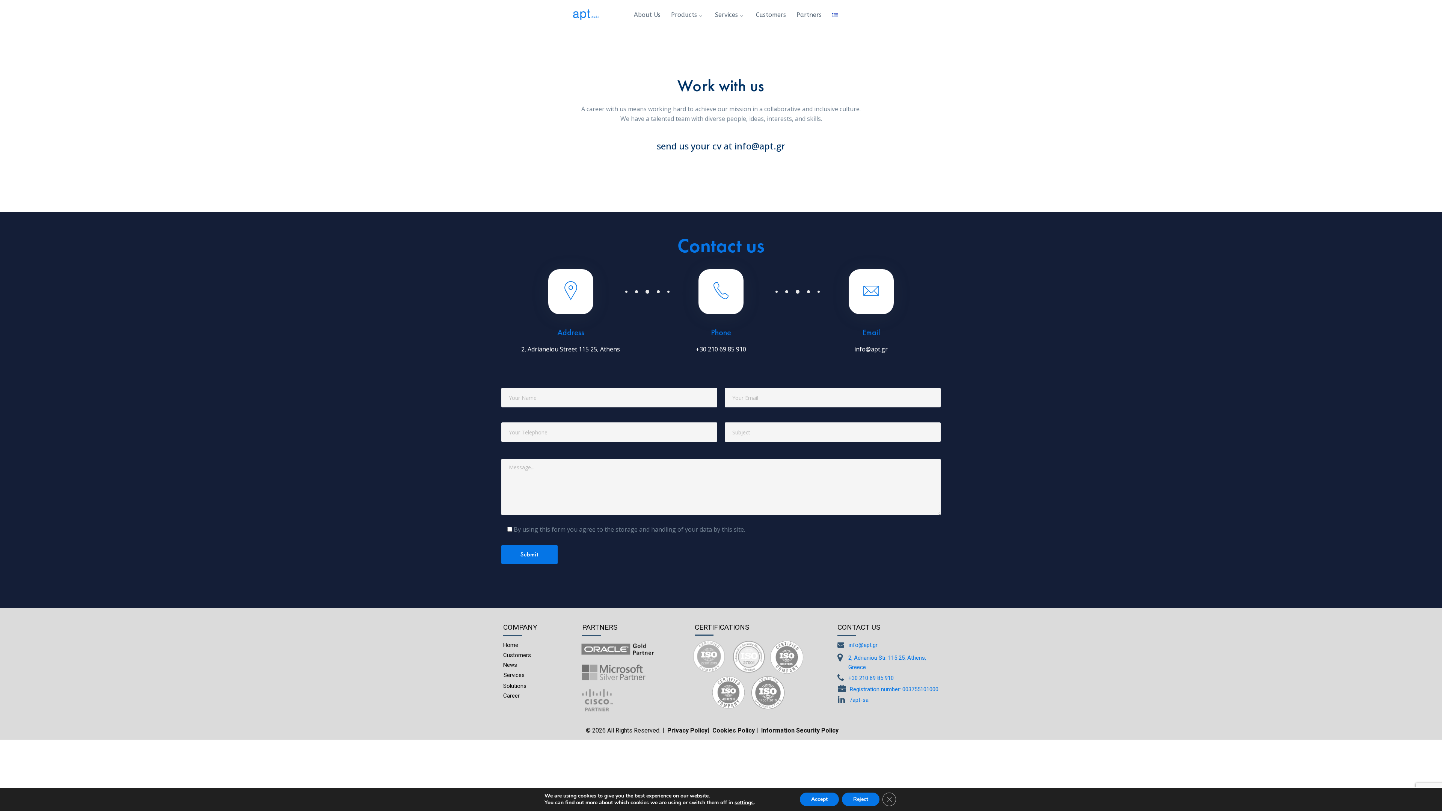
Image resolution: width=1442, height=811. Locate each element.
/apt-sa (859, 699)
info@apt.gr (871, 349)
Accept (819, 799)
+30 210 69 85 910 (721, 349)
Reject (860, 799)
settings (744, 802)
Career (511, 695)
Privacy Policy (687, 730)
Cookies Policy (733, 730)
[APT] (586, 14)
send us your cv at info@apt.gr (721, 146)
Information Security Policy (800, 730)
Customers (517, 655)
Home (510, 645)
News (510, 665)
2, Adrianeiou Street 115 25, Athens (570, 349)
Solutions (514, 686)
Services (514, 675)
